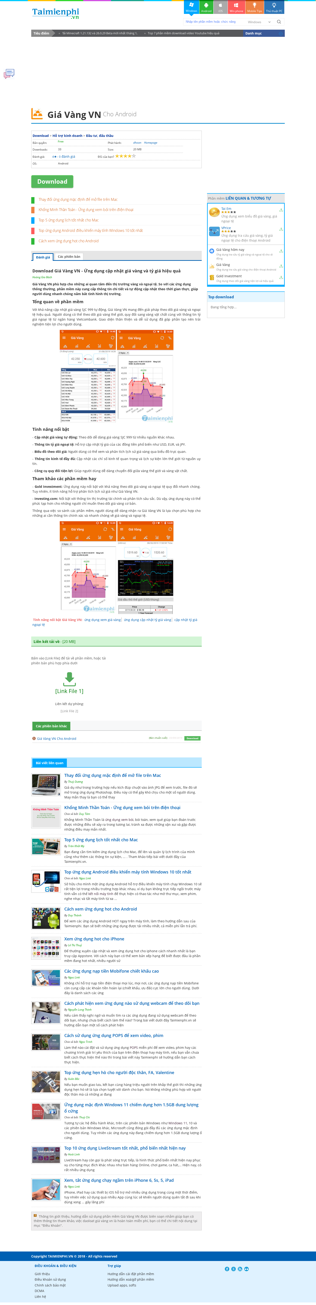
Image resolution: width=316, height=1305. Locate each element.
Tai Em (226, 208)
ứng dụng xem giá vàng (102, 620)
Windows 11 (177, 1123)
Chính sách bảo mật (50, 1285)
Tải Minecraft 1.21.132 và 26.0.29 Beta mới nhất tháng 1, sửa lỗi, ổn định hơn (98, 34)
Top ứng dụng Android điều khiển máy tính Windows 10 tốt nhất (91, 230)
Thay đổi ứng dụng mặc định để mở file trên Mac (78, 199)
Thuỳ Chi (84, 1117)
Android (206, 11)
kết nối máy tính (100, 894)
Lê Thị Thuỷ (75, 945)
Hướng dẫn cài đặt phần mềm (131, 1274)
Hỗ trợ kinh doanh (67, 135)
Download (41, 135)
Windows (191, 11)
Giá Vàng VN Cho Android (56, 738)
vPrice (226, 228)
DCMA (39, 1291)
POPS (134, 1047)
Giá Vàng (223, 264)
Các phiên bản (69, 256)
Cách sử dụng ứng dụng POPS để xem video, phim (113, 1035)
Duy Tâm (84, 814)
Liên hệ (40, 1296)
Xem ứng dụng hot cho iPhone (94, 939)
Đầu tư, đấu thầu (99, 135)
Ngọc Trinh (85, 1042)
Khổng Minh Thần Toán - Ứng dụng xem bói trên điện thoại (86, 209)
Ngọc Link (85, 878)
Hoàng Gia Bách (42, 277)
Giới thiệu (42, 1274)
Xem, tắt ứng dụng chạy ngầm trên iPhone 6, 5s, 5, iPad (119, 1180)
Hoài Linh (74, 1154)
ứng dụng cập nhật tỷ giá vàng (147, 620)
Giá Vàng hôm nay (230, 249)
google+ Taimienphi (233, 1269)
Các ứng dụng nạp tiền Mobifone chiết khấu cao (111, 971)
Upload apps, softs (122, 1285)
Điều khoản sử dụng (50, 1279)
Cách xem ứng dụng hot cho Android (69, 240)
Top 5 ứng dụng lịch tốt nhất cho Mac (69, 220)
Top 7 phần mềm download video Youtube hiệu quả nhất (181, 34)
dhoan (137, 143)
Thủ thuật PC (274, 11)
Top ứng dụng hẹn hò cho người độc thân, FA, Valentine (119, 1072)
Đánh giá (43, 257)
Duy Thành (74, 915)
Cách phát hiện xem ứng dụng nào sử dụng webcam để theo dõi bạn (131, 1003)
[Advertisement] (158, 70)
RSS (240, 1269)
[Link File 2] (69, 711)
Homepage (150, 143)
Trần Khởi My (76, 846)
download (55, 13)
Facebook (227, 1269)
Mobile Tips (254, 11)
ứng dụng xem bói (119, 819)
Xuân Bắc (73, 1079)
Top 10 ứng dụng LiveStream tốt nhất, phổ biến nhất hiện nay (125, 1148)
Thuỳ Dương (75, 782)
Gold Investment (229, 276)
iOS (220, 11)
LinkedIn (246, 1269)
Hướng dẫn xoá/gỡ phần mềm (131, 1279)
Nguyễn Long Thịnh (80, 1010)
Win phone (236, 11)
